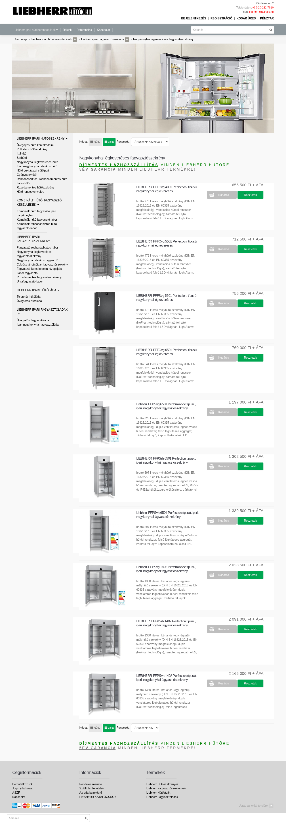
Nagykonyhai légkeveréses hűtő (37, 162)
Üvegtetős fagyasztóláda (33, 320)
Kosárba (223, 195)
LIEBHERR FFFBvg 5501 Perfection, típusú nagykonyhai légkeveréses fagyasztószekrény (166, 299)
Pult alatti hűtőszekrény (32, 149)
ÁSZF (16, 792)
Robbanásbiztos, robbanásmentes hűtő (42, 179)
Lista (110, 141)
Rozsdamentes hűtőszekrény (36, 187)
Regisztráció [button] (221, 18)
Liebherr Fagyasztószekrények (166, 788)
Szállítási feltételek (91, 788)
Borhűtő (22, 157)
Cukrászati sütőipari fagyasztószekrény (42, 264)
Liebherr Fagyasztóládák (162, 797)
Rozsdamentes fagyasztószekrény (39, 277)
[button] (75, 39)
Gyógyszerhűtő (26, 174)
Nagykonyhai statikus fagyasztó (37, 260)
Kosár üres (246, 18)
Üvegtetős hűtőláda (29, 301)
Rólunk (67, 29)
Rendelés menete (90, 784)
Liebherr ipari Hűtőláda (36, 290)
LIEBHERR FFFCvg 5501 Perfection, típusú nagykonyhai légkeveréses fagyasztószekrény (166, 245)
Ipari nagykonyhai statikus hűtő (37, 166)
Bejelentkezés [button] (193, 18)
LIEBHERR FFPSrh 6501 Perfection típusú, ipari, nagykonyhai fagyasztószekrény (166, 460)
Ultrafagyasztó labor (30, 281)
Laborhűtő (23, 183)
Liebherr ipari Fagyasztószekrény (102, 39)
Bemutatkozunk (22, 784)
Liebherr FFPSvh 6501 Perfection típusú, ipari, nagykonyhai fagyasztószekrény (167, 515)
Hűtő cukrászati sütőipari (33, 170)
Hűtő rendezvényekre (30, 191)
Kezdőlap (21, 39)
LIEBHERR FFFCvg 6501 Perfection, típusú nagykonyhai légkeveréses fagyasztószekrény (166, 354)
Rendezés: (123, 141)
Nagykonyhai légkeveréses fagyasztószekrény (163, 39)
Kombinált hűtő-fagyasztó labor (37, 219)
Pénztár (267, 18)
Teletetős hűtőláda (28, 296)
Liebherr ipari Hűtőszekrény (41, 138)
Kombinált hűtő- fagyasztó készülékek (39, 202)
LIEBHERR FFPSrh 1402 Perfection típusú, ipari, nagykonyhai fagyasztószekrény (166, 623)
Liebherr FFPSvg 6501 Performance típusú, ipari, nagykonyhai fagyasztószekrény (166, 406)
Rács (96, 141)
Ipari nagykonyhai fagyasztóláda (38, 324)
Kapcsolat (103, 29)
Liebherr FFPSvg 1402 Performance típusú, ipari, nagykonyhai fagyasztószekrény (166, 569)
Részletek (250, 195)
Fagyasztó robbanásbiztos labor (37, 247)
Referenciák (84, 29)
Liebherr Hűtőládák (158, 792)
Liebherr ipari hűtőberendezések (35, 29)
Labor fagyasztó (27, 273)
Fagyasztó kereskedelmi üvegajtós (39, 268)
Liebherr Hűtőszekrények (162, 784)
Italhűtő (21, 153)
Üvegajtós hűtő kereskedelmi (35, 145)
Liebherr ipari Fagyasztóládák (42, 309)
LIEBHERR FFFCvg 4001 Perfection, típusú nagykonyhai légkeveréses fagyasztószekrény (166, 191)
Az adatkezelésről (91, 792)
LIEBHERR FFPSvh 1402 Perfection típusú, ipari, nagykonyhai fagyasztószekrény (166, 678)
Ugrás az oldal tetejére (254, 805)
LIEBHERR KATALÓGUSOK (97, 797)
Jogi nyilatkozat (22, 788)
